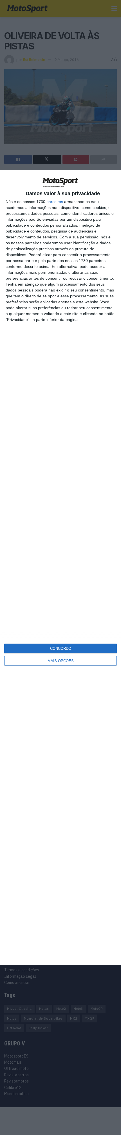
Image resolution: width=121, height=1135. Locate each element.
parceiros (54, 202)
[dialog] (60, 567)
